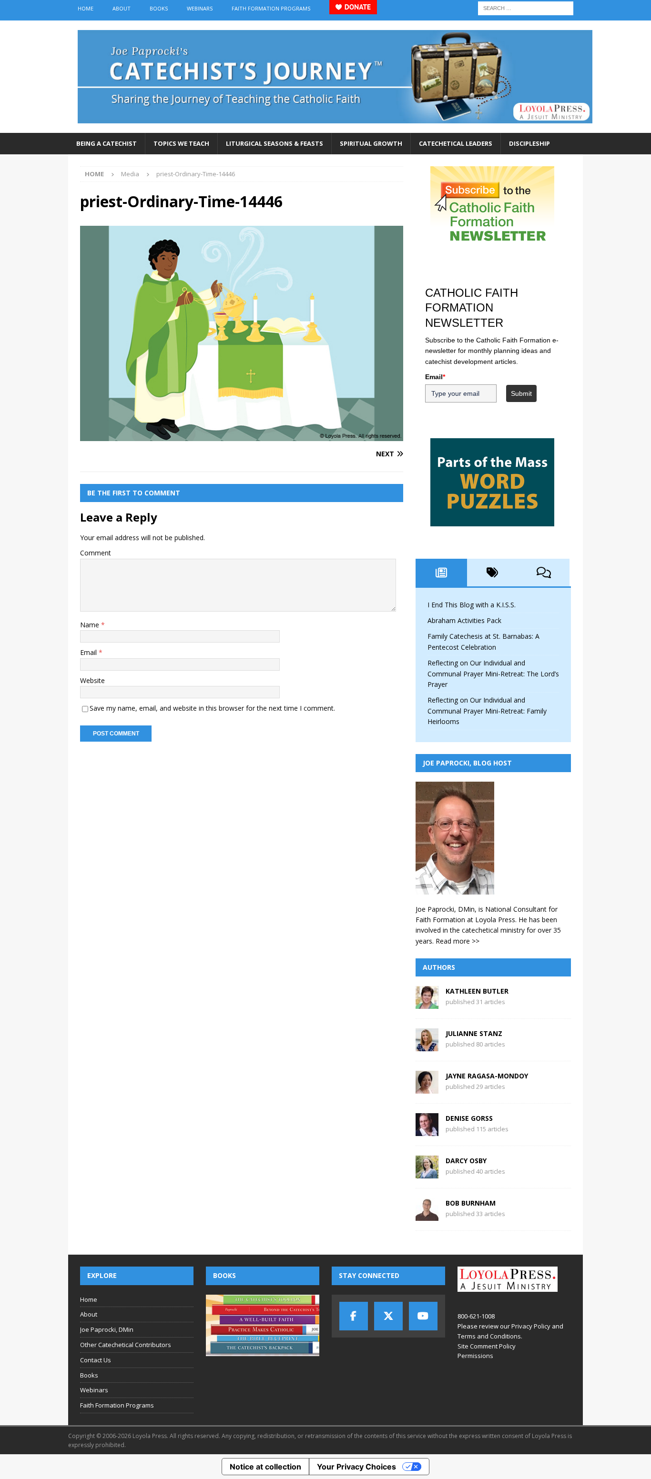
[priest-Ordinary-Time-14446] (241, 435)
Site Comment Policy (487, 1346)
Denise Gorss (469, 1118)
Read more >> (457, 941)
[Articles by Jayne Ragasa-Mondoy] (427, 1088)
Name (90, 624)
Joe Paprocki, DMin (106, 1329)
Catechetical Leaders (455, 143)
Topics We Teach (181, 143)
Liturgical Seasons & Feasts (274, 143)
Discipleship (529, 143)
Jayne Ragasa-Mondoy (487, 1075)
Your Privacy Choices (356, 1466)
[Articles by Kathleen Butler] (427, 1003)
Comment (95, 552)
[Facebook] (353, 1316)
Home (85, 8)
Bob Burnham (471, 1202)
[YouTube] (423, 1316)
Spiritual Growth (371, 143)
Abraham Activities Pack (464, 620)
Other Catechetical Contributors (125, 1344)
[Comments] (544, 572)
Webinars (200, 8)
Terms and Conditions (489, 1336)
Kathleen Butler (477, 991)
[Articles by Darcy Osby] (427, 1172)
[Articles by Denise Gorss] (427, 1130)
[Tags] (493, 572)
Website (92, 680)
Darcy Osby (466, 1160)
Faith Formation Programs (271, 8)
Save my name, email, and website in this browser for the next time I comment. (212, 708)
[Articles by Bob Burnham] (427, 1215)
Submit (521, 393)
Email (89, 652)
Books (159, 8)
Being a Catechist (106, 143)
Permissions (475, 1355)
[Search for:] (525, 7)
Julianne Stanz (474, 1033)
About (121, 8)
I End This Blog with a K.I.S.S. (471, 604)
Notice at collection (265, 1466)
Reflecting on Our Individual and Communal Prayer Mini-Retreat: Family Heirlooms (487, 710)
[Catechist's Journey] (335, 127)
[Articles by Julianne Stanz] (427, 1045)
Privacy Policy (530, 1326)
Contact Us (95, 1360)
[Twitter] (388, 1316)
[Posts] (441, 572)
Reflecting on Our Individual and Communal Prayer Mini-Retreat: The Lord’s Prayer (493, 673)
